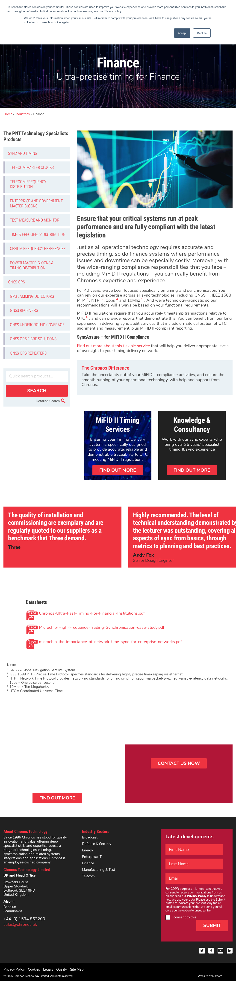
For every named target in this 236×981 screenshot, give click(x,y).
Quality (61, 969)
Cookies (34, 969)
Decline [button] (202, 33)
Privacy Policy (14, 969)
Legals (48, 969)
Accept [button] (182, 33)
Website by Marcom (210, 976)
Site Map (77, 969)
